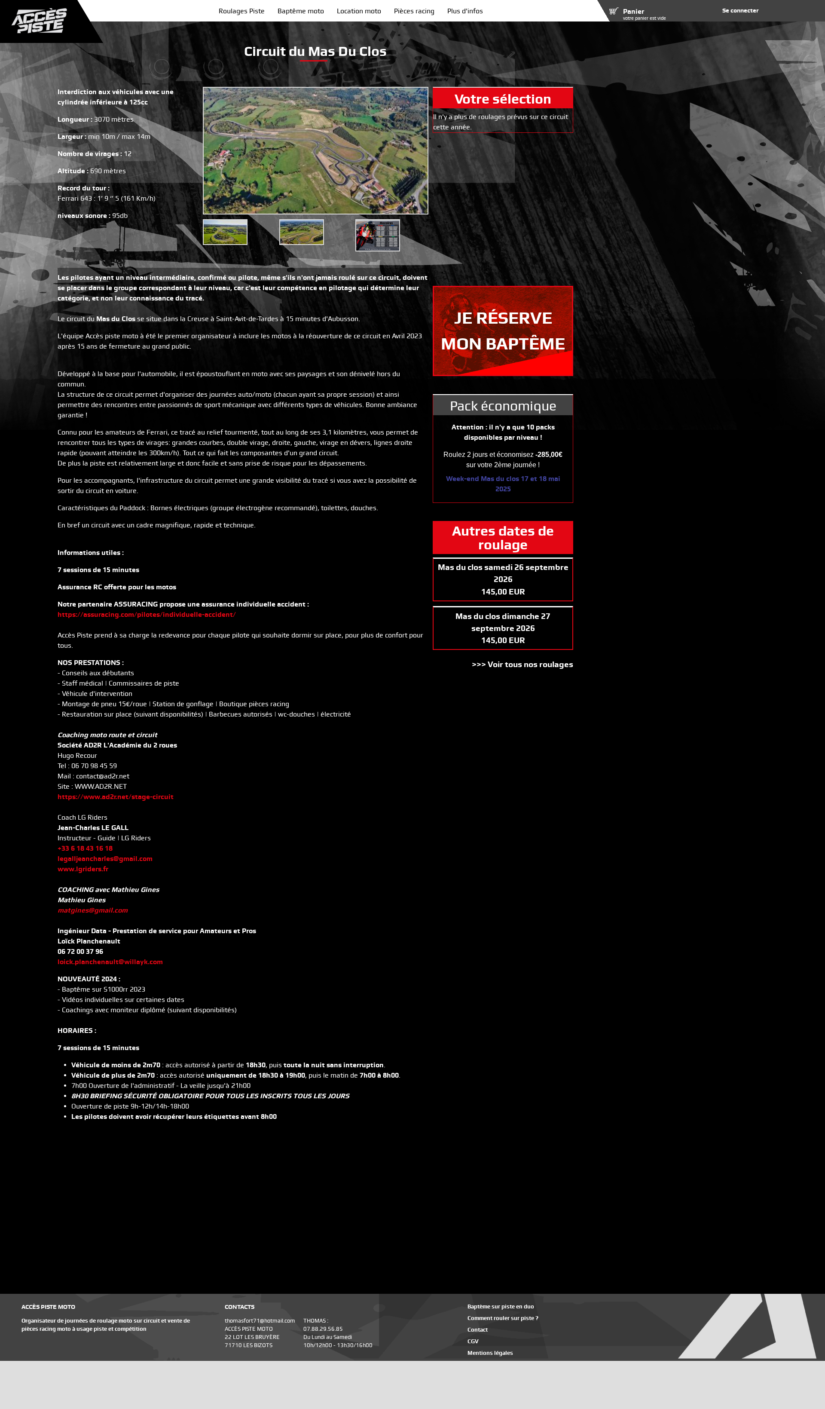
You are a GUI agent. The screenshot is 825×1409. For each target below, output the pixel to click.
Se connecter (740, 10)
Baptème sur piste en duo (501, 1306)
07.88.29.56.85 (323, 1329)
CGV (473, 1341)
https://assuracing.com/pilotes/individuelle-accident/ (147, 614)
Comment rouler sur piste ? (503, 1318)
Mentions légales (490, 1353)
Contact (478, 1329)
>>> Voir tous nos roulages (522, 664)
